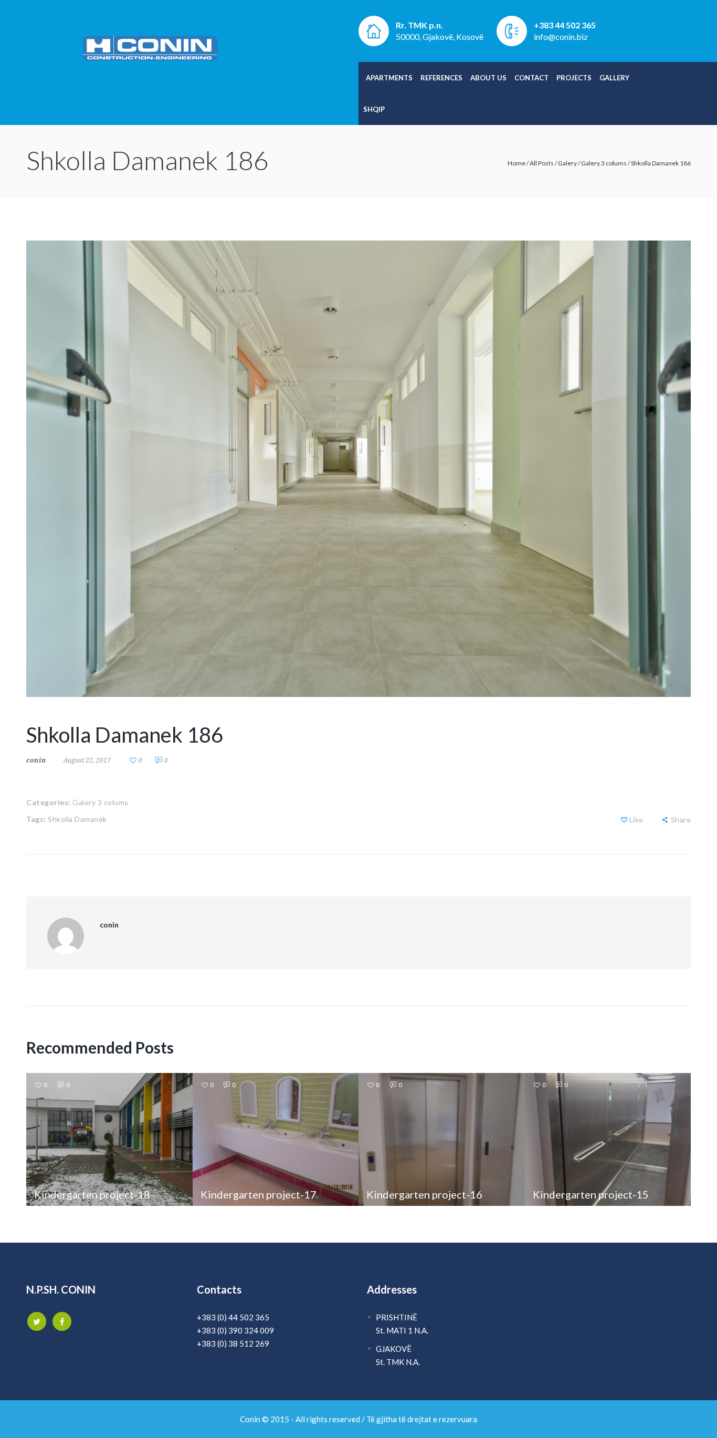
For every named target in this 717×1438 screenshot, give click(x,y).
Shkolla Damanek (77, 819)
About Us (488, 78)
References (441, 78)
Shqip (374, 109)
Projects (574, 78)
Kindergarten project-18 (92, 1194)
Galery (567, 163)
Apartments (389, 78)
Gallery (614, 78)
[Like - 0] (624, 819)
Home (516, 163)
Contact (531, 78)
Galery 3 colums (604, 163)
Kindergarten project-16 (424, 1194)
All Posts (542, 163)
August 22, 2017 (87, 760)
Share (681, 819)
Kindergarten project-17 (259, 1194)
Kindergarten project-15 (591, 1194)
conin (36, 760)
